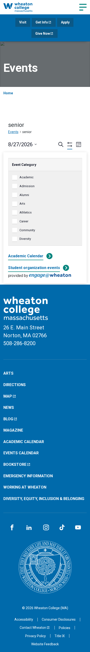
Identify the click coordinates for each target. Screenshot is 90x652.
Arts (22, 203)
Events (13, 132)
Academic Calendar (25, 256)
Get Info (42, 22)
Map (7, 396)
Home (8, 93)
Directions (14, 384)
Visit (22, 22)
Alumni (24, 195)
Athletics (25, 212)
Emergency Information (28, 476)
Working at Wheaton (24, 487)
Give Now (42, 33)
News (8, 407)
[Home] (22, 7)
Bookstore (14, 464)
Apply (65, 22)
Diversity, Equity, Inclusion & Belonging (43, 498)
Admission (27, 186)
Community (27, 230)
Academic (26, 177)
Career (23, 221)
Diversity (25, 239)
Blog (8, 419)
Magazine (13, 430)
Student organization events (34, 267)
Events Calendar (21, 453)
